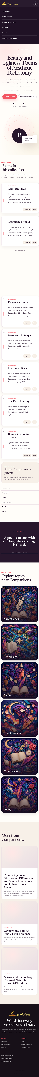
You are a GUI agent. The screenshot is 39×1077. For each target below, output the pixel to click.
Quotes (3, 1047)
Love (22, 1041)
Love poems (7, 17)
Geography (5, 493)
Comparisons (24, 50)
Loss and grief (25, 1047)
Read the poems (10, 96)
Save (34, 209)
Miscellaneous (6, 507)
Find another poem (19, 1074)
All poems (6, 11)
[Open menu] (35, 4)
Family (5, 33)
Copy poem (27, 209)
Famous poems (6, 1044)
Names (4, 497)
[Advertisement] (19, 272)
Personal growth (9, 22)
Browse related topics (27, 96)
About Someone (7, 502)
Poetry (4, 511)
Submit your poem (9, 38)
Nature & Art (6, 488)
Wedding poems (6, 1061)
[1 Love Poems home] (9, 4)
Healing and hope (26, 1044)
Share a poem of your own (20, 552)
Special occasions (6, 1058)
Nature (5, 27)
